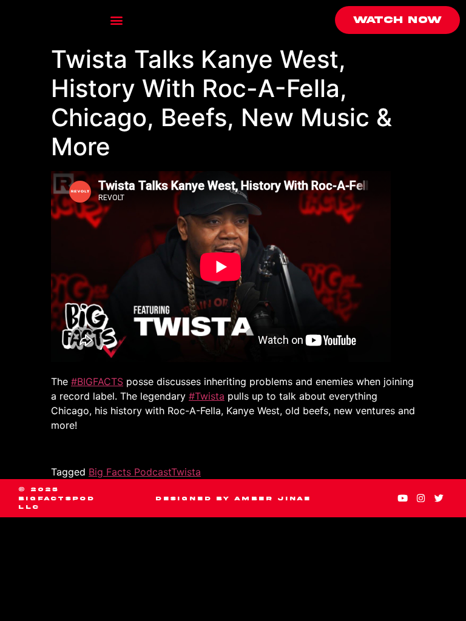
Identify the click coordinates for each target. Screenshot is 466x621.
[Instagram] (420, 498)
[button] (117, 20)
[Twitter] (439, 498)
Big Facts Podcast (130, 472)
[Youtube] (402, 498)
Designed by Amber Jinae (233, 498)
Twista (186, 472)
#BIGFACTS (97, 381)
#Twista (207, 396)
